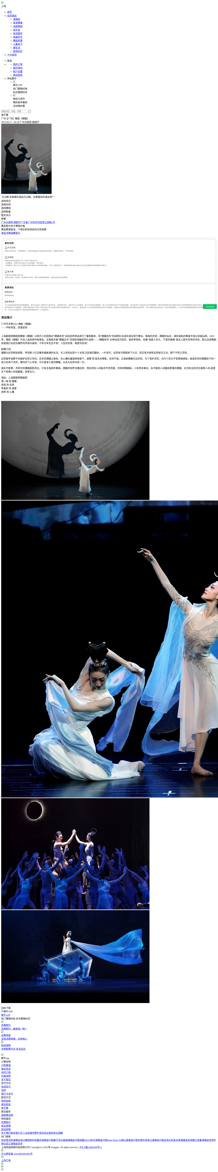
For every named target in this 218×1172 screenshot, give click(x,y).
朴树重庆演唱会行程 (42, 1140)
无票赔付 (6, 1122)
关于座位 (6, 1079)
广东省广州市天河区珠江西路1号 (38, 222)
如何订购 (6, 1072)
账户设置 (18, 71)
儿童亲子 (18, 44)
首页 (9, 12)
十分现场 (12, 55)
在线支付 (6, 1086)
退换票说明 (7, 1115)
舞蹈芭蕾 (18, 40)
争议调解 (58, 1133)
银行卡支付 (7, 1094)
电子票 (4, 1108)
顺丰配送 (6, 1104)
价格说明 (6, 1076)
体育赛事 (18, 23)
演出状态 (6, 1069)
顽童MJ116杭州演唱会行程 (93, 1140)
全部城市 (29, 1133)
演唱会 (16, 19)
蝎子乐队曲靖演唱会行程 (66, 1140)
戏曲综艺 (18, 37)
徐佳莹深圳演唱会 (10, 1140)
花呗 (3, 1090)
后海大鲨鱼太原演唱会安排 (178, 1140)
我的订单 (18, 64)
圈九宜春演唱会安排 (203, 1140)
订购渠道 (6, 1065)
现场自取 (6, 1101)
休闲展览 (18, 33)
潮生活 (16, 47)
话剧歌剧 (18, 26)
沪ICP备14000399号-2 (90, 1147)
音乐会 (16, 30)
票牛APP (5, 1015)
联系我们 (15, 1133)
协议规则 (48, 1133)
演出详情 (6, 233)
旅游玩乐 (18, 51)
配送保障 (6, 1129)
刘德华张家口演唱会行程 (151, 1140)
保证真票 (6, 1126)
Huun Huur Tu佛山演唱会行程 (122, 1140)
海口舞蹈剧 (26, 1140)
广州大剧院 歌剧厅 (11, 222)
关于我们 (6, 1133)
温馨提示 (15, 233)
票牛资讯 (39, 1133)
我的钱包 (18, 68)
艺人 (22, 1133)
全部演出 (12, 15)
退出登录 (18, 75)
